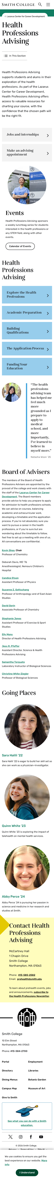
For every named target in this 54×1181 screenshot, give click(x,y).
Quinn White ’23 (14, 826)
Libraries (33, 1070)
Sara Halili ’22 (12, 755)
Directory (7, 1070)
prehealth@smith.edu (29, 979)
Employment (35, 1061)
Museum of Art (36, 1088)
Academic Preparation (24, 312)
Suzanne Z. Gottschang (15, 589)
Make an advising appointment (20, 152)
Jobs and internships (23, 134)
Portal (5, 1061)
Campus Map (9, 1088)
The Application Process (25, 348)
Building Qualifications (18, 330)
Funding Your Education (17, 366)
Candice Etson (10, 578)
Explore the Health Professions (21, 294)
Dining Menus (10, 1079)
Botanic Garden (37, 1079)
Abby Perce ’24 (13, 896)
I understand (27, 1172)
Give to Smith (9, 1097)
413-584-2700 (18, 1051)
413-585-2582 (26, 975)
